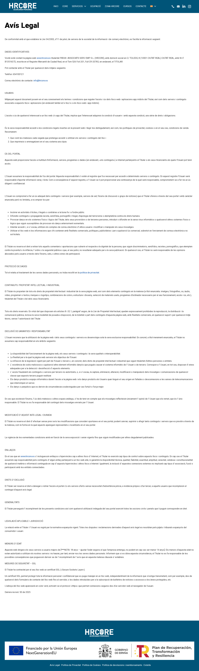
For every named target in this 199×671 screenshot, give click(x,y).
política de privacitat (89, 272)
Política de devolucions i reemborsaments (122, 665)
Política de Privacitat (71, 665)
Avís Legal (55, 665)
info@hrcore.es (40, 80)
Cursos (127, 6)
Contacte (141, 6)
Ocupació (95, 6)
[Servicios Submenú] (85, 6)
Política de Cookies (91, 665)
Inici (55, 6)
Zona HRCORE (112, 6)
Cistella (147, 665)
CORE (65, 6)
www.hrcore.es (44, 58)
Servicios (77, 6)
